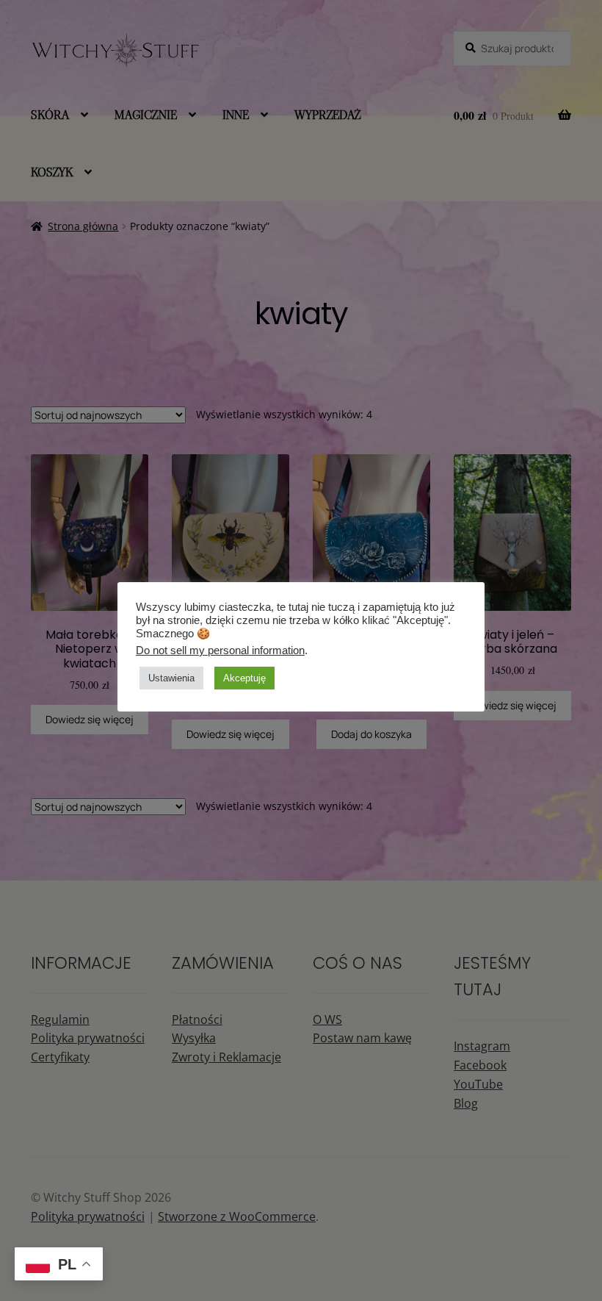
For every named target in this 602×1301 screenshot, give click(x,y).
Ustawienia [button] (171, 678)
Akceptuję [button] (244, 678)
